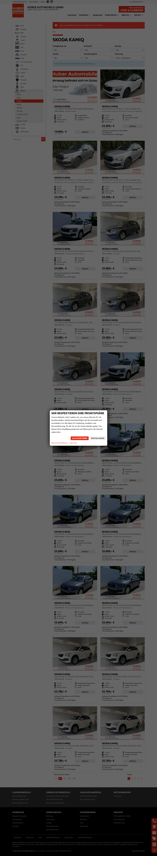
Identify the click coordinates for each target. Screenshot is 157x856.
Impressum (73, 443)
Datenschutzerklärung (59, 443)
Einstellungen (97, 438)
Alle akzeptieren (79, 438)
